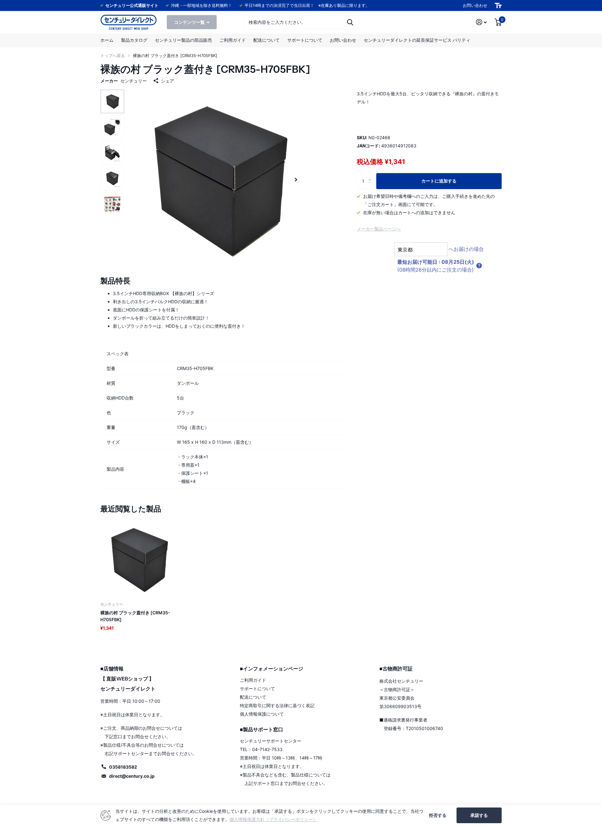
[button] (296, 179)
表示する (350, 22)
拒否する (437, 815)
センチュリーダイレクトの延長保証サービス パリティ (417, 40)
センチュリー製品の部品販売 (183, 40)
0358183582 (123, 767)
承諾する (479, 815)
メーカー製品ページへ (379, 228)
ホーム (107, 40)
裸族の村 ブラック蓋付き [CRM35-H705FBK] (135, 616)
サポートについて (304, 40)
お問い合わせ (475, 5)
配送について (266, 40)
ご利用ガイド (232, 40)
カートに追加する (439, 180)
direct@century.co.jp (132, 776)
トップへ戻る (112, 55)
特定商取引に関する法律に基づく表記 (277, 705)
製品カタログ (134, 40)
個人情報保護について (262, 714)
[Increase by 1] (371, 175)
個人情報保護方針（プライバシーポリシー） (273, 819)
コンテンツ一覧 (190, 22)
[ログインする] (481, 22)
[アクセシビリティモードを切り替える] (498, 5)
